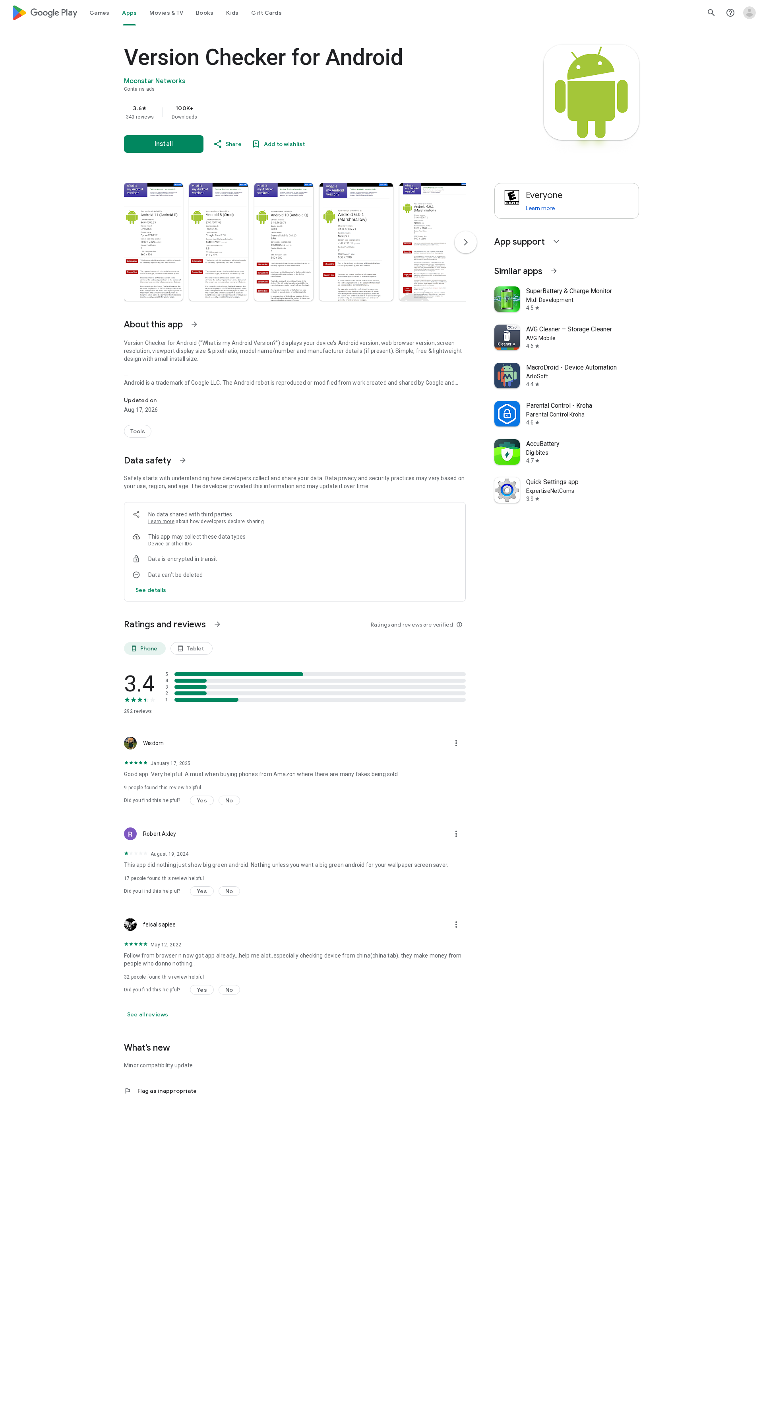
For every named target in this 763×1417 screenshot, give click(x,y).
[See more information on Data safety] (182, 460)
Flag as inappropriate (160, 1090)
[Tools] (137, 431)
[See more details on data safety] (151, 590)
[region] (283, 112)
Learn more (161, 521)
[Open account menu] (749, 12)
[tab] (99, 12)
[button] (153, 242)
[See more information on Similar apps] (554, 270)
